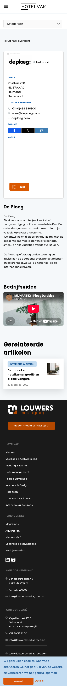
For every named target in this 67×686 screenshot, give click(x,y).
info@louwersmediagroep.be (27, 640)
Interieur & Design (16, 485)
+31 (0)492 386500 (24, 108)
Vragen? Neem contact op (29, 425)
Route (21, 186)
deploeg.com (21, 118)
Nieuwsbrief (12, 537)
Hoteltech (11, 491)
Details (39, 680)
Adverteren (12, 530)
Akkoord (18, 681)
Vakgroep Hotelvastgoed (20, 543)
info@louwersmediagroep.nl (26, 596)
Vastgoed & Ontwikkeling (21, 458)
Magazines (12, 524)
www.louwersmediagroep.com (28, 653)
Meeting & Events (16, 465)
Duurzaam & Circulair (18, 498)
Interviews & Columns (19, 505)
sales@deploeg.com (26, 113)
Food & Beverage (16, 478)
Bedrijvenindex (15, 550)
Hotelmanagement (17, 472)
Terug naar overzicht (16, 40)
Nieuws (10, 452)
